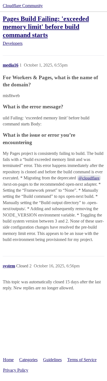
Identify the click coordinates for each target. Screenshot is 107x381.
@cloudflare (89, 178)
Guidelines (52, 359)
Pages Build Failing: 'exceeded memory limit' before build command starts (46, 26)
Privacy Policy (15, 370)
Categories (28, 359)
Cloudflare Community (23, 5)
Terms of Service (82, 359)
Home (8, 359)
